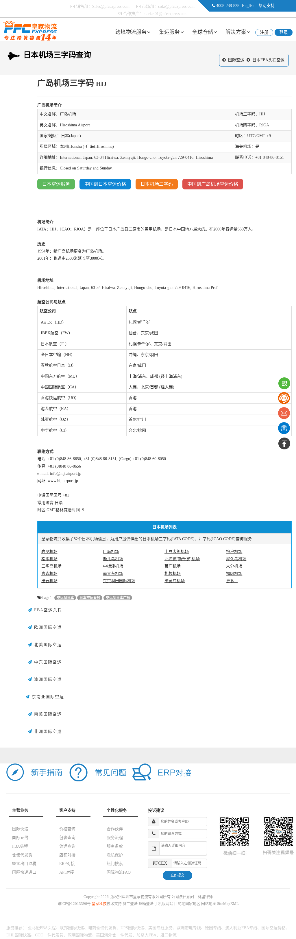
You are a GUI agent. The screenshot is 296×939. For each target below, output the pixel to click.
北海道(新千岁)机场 (182, 559)
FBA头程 (20, 846)
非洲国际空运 (47, 731)
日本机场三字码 (156, 184)
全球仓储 (202, 32)
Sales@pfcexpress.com (111, 6)
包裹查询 (67, 837)
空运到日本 (65, 598)
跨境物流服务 (131, 32)
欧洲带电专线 (189, 928)
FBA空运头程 (47, 610)
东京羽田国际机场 (119, 581)
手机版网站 (163, 903)
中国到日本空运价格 (105, 184)
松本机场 (49, 559)
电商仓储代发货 (102, 928)
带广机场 (172, 566)
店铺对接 (67, 855)
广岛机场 (111, 551)
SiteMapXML (228, 903)
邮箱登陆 (145, 903)
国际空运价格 (273, 928)
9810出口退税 (24, 863)
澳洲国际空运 (47, 679)
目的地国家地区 (187, 903)
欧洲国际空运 (47, 627)
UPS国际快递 (132, 928)
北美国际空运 (47, 645)
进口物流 (168, 935)
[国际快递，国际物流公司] (30, 30)
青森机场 (49, 573)
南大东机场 (113, 573)
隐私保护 (115, 855)
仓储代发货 (22, 855)
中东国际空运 (47, 662)
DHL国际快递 (18, 935)
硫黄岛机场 (174, 581)
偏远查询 (67, 846)
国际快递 (20, 829)
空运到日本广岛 (118, 598)
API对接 (66, 872)
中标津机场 (113, 566)
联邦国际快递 (72, 928)
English (248, 5)
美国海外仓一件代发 (114, 935)
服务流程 (115, 837)
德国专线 (213, 928)
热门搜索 (115, 863)
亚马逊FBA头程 (42, 928)
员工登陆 (130, 903)
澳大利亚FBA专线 (241, 928)
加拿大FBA (146, 935)
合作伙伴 (115, 829)
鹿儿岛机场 (113, 559)
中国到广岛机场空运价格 (212, 184)
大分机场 (234, 566)
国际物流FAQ (119, 872)
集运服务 (169, 32)
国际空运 (236, 60)
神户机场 (234, 551)
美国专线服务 (160, 928)
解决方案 (235, 32)
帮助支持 (266, 5)
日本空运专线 (89, 598)
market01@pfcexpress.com (165, 14)
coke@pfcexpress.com (176, 6)
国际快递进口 (24, 872)
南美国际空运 (47, 714)
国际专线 (20, 837)
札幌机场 (172, 573)
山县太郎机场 (176, 551)
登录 (283, 32)
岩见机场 (49, 551)
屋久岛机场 (236, 559)
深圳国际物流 (80, 935)
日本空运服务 (56, 184)
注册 (264, 32)
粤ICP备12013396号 (74, 903)
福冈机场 (234, 573)
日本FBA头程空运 (268, 60)
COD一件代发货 (49, 935)
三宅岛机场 (51, 566)
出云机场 (49, 581)
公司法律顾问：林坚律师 (192, 896)
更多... (232, 581)
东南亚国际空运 (47, 697)
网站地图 (208, 903)
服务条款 (115, 846)
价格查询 (67, 829)
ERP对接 (67, 863)
